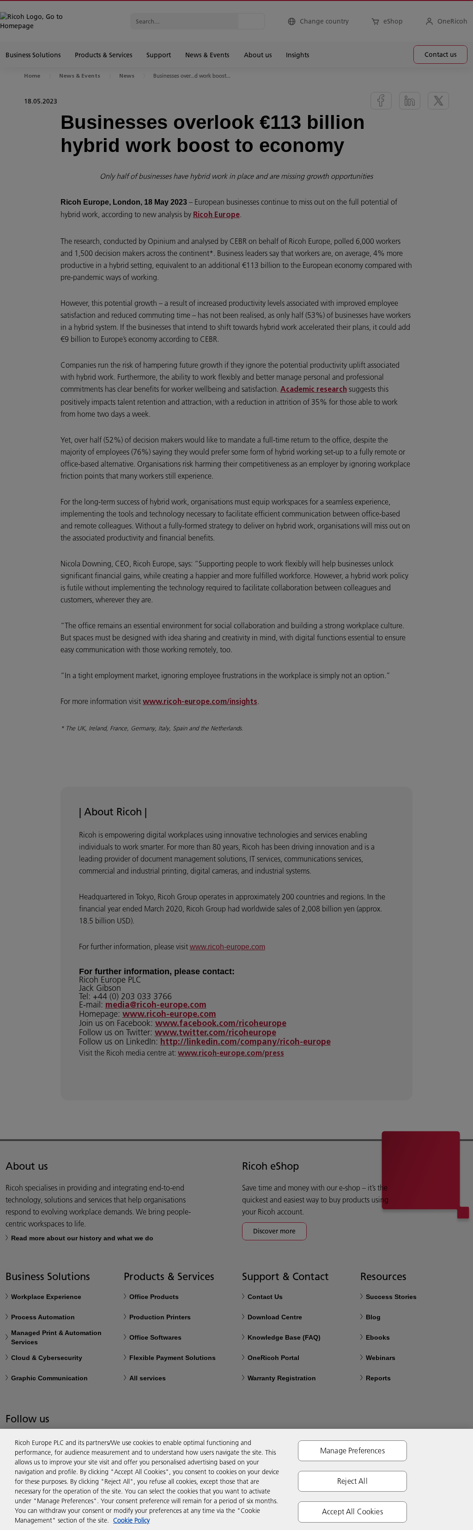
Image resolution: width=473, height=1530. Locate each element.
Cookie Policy (131, 1520)
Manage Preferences (352, 1450)
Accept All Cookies (352, 1511)
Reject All (352, 1481)
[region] (236, 1479)
